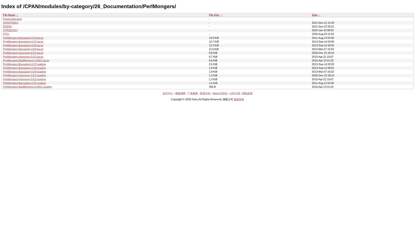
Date (315, 15)
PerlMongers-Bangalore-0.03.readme (24, 83)
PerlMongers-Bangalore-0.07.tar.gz (23, 41)
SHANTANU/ (10, 22)
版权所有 (239, 99)
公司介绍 (235, 93)
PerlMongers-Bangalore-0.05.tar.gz (23, 45)
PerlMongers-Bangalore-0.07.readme (24, 64)
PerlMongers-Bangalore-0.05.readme (24, 68)
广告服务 (193, 93)
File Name (9, 15)
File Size (214, 15)
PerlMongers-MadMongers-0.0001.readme (27, 86)
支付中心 (168, 93)
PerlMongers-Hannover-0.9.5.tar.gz (23, 53)
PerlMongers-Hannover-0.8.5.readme (24, 79)
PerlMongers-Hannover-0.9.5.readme (24, 75)
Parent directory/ (12, 19)
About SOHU (220, 93)
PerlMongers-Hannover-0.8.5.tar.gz (23, 56)
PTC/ (6, 34)
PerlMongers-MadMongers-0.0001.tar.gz (26, 60)
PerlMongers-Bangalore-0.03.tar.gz (23, 38)
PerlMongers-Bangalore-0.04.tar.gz (23, 49)
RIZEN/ (7, 26)
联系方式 (205, 93)
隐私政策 (247, 93)
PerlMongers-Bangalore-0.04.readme (24, 71)
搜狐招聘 (180, 93)
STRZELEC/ (10, 30)
